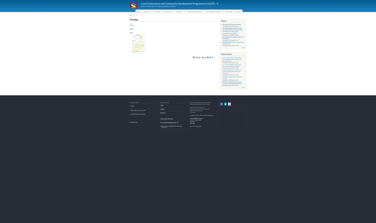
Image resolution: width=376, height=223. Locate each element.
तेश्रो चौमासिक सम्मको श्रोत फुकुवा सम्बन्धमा (232, 24)
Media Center (166, 11)
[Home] (134, 5)
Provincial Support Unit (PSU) (212, 11)
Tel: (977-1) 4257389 (195, 120)
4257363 (192, 121)
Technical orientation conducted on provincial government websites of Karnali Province (232, 59)
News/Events (157, 11)
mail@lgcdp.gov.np (198, 118)
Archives (238, 11)
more (243, 47)
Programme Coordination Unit (194, 11)
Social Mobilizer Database (138, 114)
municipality (132, 25)
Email (132, 106)
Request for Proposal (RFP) (230, 33)
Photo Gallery (229, 11)
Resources (178, 11)
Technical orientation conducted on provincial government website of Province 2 (232, 71)
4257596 (192, 123)
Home (138, 11)
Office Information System (138, 110)
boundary (131, 29)
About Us (145, 11)
